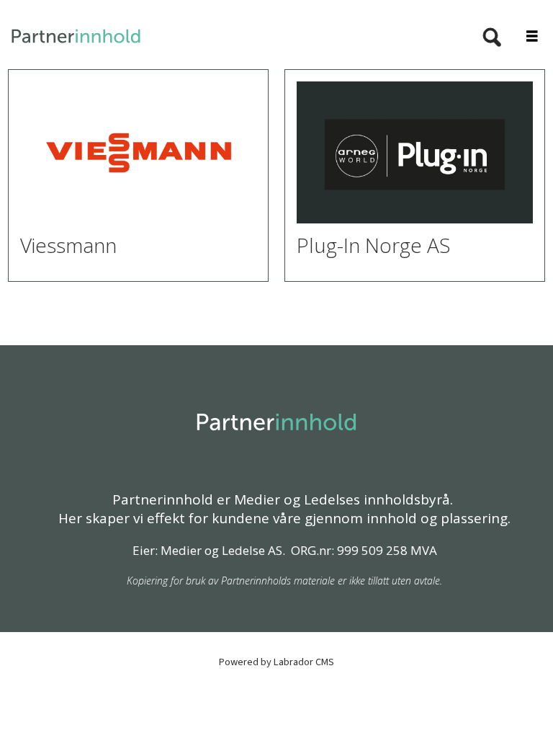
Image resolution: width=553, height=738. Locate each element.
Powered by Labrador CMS (276, 662)
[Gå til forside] (229, 36)
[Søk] (491, 38)
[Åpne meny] (523, 37)
